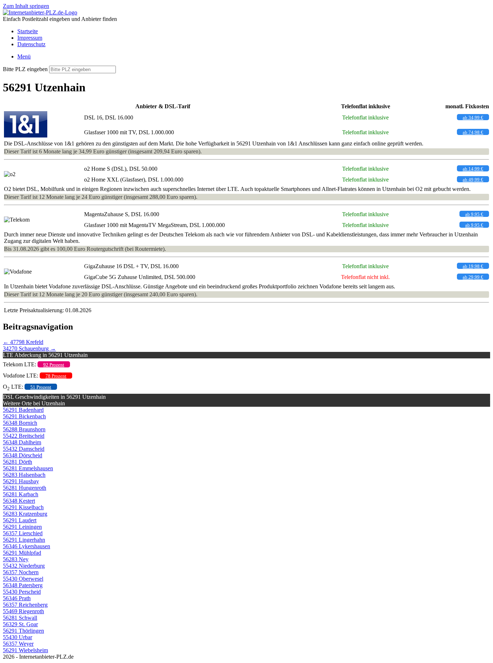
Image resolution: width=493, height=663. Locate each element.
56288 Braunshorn (24, 429)
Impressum (29, 38)
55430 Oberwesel (23, 579)
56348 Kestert (19, 501)
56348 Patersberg (23, 585)
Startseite (27, 31)
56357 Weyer (18, 644)
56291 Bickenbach (24, 416)
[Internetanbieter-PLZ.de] (40, 12)
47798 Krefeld (23, 342)
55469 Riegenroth (23, 611)
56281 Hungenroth (24, 488)
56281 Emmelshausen (28, 468)
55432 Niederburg (24, 566)
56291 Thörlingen (23, 631)
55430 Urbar (17, 637)
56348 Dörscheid (22, 455)
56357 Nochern (21, 572)
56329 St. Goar (20, 624)
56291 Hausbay (21, 481)
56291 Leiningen (22, 527)
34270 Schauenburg (29, 348)
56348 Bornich (20, 423)
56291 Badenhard (23, 410)
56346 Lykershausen (26, 546)
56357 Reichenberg (25, 605)
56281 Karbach (20, 494)
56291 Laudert (19, 520)
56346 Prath (17, 598)
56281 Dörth (17, 462)
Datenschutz (31, 44)
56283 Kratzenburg (25, 514)
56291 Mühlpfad (22, 553)
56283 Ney (16, 559)
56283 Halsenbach (24, 475)
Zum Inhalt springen (26, 6)
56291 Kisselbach (23, 507)
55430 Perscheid (22, 592)
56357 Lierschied (23, 533)
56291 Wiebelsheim (25, 650)
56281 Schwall (20, 618)
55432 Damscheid (23, 449)
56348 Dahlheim (22, 442)
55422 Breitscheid (23, 436)
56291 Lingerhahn (24, 540)
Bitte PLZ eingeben (25, 69)
